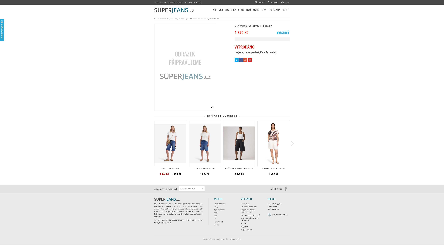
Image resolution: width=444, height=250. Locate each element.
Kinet (239, 239)
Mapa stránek (246, 229)
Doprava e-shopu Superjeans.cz (248, 211)
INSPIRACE (158, 2)
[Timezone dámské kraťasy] (170, 143)
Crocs (216, 219)
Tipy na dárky (219, 210)
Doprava (188, 2)
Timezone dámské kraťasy (170, 168)
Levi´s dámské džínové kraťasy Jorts (239, 168)
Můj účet (244, 226)
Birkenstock (218, 222)
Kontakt (198, 2)
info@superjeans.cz (279, 214)
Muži (215, 216)
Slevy (216, 207)
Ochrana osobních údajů (250, 215)
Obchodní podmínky (173, 2)
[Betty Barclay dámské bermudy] (273, 143)
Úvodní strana (159, 19)
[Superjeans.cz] (174, 10)
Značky (216, 225)
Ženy (216, 213)
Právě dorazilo (219, 204)
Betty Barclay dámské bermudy (273, 168)
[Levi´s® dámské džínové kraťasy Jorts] (239, 143)
